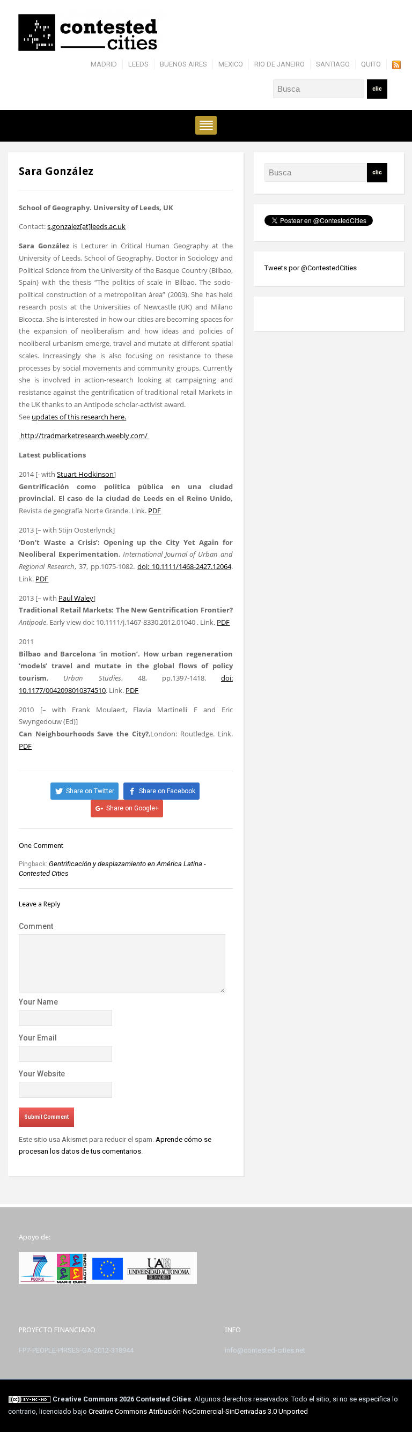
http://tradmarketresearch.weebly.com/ (84, 435)
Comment (36, 926)
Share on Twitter (90, 791)
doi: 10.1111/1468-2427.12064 (184, 566)
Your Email (38, 1038)
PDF (154, 510)
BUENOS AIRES (183, 64)
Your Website (42, 1073)
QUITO (371, 64)
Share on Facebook (167, 791)
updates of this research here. (79, 417)
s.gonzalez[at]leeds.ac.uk (86, 226)
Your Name (38, 1002)
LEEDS (138, 64)
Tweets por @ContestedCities (310, 268)
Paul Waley (75, 598)
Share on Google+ (132, 808)
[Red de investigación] (88, 33)
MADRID (104, 64)
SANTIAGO (333, 64)
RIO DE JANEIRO (279, 64)
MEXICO (230, 64)
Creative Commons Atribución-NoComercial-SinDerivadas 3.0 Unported (198, 1411)
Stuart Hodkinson (85, 474)
